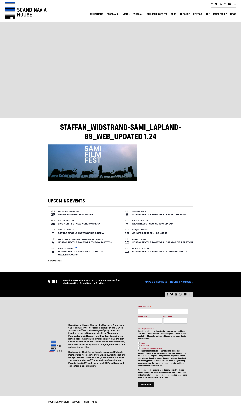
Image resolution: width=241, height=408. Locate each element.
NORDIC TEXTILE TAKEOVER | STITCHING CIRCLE (159, 251)
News (233, 14)
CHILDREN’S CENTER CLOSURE (75, 214)
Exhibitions (96, 14)
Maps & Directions (156, 282)
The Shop (185, 14)
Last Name (167, 317)
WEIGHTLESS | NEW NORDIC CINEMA (152, 223)
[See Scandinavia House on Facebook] (212, 4)
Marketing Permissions (146, 329)
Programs (112, 14)
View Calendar (55, 261)
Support (76, 402)
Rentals (197, 14)
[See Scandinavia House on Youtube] (220, 4)
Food (173, 14)
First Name (142, 317)
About (95, 402)
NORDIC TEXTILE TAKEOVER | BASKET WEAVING (159, 214)
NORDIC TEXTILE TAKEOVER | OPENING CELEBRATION (162, 242)
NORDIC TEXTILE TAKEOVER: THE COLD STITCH (85, 242)
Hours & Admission (181, 282)
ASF (208, 14)
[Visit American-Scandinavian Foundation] (55, 351)
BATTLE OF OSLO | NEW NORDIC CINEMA (81, 233)
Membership (220, 14)
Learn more (182, 375)
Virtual (137, 14)
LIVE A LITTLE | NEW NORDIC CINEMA (79, 223)
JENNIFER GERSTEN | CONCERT (150, 233)
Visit (125, 14)
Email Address (144, 307)
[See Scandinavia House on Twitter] (216, 4)
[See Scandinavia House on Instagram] (225, 4)
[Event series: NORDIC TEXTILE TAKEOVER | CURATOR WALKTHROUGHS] (76, 248)
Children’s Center (157, 14)
